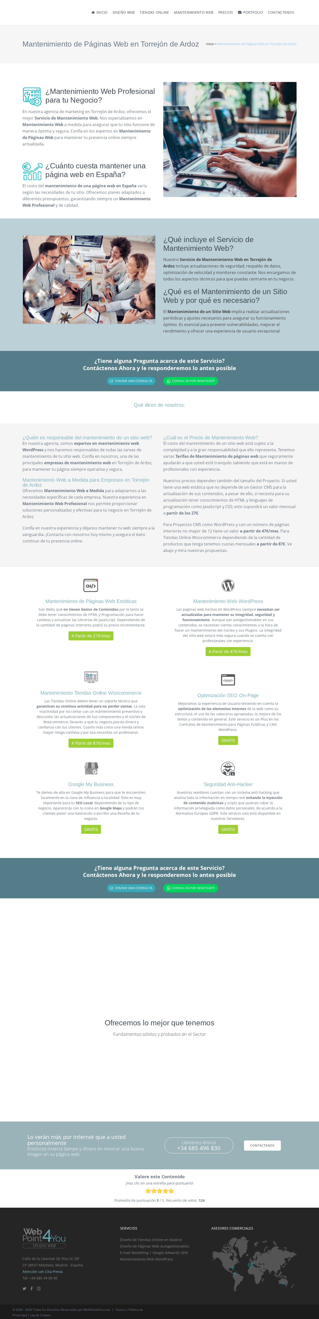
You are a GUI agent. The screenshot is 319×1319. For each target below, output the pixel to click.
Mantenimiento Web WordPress (146, 1259)
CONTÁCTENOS (262, 1145)
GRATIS (228, 740)
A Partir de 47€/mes (228, 651)
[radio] (148, 1192)
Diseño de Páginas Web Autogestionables (154, 1246)
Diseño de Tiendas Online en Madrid (151, 1239)
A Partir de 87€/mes (91, 743)
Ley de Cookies (40, 1315)
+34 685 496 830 (199, 1148)
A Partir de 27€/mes (91, 636)
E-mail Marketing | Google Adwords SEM (154, 1252)
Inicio (210, 44)
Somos (120, 1310)
